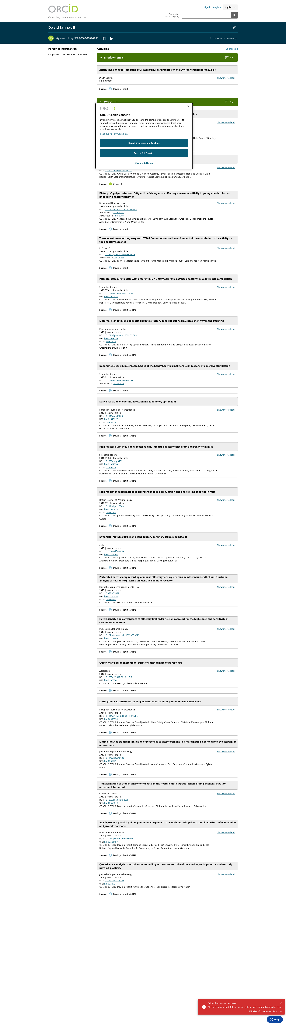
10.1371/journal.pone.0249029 (120, 254)
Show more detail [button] (226, 77)
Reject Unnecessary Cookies (144, 143)
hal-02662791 (111, 761)
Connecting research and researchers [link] (67, 17)
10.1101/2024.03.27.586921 (118, 170)
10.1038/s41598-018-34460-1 (119, 380)
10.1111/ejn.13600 (114, 416)
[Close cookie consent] (188, 106)
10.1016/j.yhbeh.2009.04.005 (119, 838)
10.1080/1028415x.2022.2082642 (121, 209)
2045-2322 (119, 383)
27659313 (111, 467)
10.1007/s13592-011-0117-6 (118, 677)
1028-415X (119, 212)
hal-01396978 (111, 509)
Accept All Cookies (144, 153)
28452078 (111, 422)
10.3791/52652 (112, 593)
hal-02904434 (111, 296)
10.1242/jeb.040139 (114, 757)
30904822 (111, 341)
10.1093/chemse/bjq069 (116, 799)
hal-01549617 (111, 419)
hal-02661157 (111, 841)
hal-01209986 (111, 638)
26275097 (111, 599)
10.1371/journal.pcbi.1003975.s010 (122, 635)
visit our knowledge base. (269, 1007)
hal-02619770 (111, 338)
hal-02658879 (111, 803)
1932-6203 (119, 257)
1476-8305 (119, 215)
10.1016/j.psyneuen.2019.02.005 (121, 335)
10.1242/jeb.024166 (114, 880)
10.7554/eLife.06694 (114, 551)
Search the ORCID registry (172, 15)
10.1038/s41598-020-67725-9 (119, 293)
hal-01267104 (111, 554)
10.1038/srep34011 (114, 461)
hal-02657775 (111, 883)
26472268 (111, 512)
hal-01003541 (111, 680)
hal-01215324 (111, 596)
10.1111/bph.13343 (114, 506)
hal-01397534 (111, 464)
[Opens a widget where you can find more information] (275, 1020)
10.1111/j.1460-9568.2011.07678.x (121, 715)
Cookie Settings (144, 163)
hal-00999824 (111, 719)
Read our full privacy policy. (114, 133)
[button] (232, 48)
